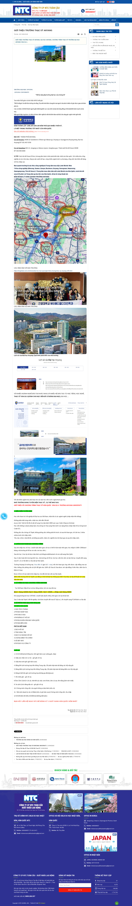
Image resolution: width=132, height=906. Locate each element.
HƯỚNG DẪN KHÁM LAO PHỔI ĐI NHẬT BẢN (108, 68)
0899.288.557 (30, 896)
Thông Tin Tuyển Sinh (100, 39)
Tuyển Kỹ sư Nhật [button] (33, 20)
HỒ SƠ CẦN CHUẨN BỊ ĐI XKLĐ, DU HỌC (103, 46)
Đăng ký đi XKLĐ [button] (104, 20)
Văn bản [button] (78, 20)
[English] (110, 2)
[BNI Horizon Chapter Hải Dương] (115, 774)
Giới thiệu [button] (21, 20)
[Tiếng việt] (108, 2)
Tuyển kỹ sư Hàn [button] (46, 20)
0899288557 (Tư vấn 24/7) (27, 830)
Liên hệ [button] (113, 20)
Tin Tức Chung (97, 42)
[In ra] (82, 34)
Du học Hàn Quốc (98, 36)
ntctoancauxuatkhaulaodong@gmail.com (30, 833)
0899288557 (90, 11)
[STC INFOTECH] (42, 774)
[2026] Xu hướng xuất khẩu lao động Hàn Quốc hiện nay (108, 74)
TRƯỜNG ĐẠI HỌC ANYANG (23, 89)
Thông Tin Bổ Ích (98, 50)
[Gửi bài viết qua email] (79, 34)
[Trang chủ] (14, 20)
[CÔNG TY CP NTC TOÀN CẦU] (22, 10)
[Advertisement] (50, 75)
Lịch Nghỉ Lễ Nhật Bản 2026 (99, 79)
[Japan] (113, 2)
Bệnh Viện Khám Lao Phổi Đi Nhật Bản (107, 92)
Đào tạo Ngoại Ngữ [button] (90, 20)
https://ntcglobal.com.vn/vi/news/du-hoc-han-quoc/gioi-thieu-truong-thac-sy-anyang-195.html (43, 271)
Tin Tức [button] (69, 20)
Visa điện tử (38, 564)
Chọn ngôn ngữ (100, 2)
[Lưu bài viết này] (85, 34)
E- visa (49, 564)
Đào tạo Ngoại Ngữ (99, 53)
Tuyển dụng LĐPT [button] (59, 20)
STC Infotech (41, 903)
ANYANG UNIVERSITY (21, 92)
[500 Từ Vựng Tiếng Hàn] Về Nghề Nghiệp (107, 83)
